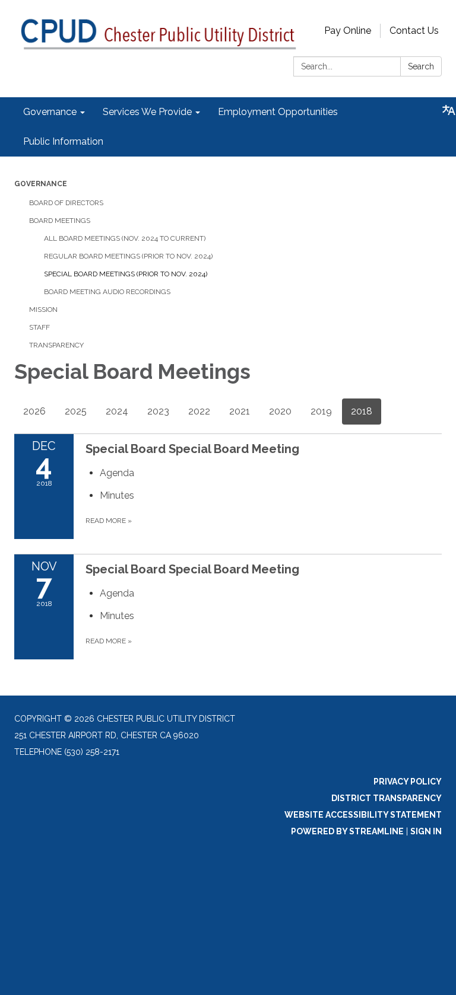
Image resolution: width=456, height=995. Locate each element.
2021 (239, 411)
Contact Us (414, 30)
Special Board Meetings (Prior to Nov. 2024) (125, 274)
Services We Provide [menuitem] (147, 111)
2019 (321, 411)
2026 (34, 411)
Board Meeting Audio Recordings (107, 292)
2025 (76, 411)
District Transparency (386, 798)
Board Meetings (59, 220)
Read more (109, 520)
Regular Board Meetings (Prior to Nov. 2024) (128, 256)
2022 (199, 411)
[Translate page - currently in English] (449, 110)
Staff (39, 327)
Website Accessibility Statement (363, 814)
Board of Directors (66, 203)
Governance (40, 184)
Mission (43, 309)
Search (421, 66)
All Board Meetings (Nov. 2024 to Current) (124, 238)
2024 (117, 411)
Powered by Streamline (347, 831)
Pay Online (347, 30)
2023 (158, 411)
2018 (361, 411)
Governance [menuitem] (50, 111)
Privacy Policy (407, 781)
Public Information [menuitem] (63, 141)
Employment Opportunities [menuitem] (278, 111)
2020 (280, 411)
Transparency (56, 345)
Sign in (426, 831)
